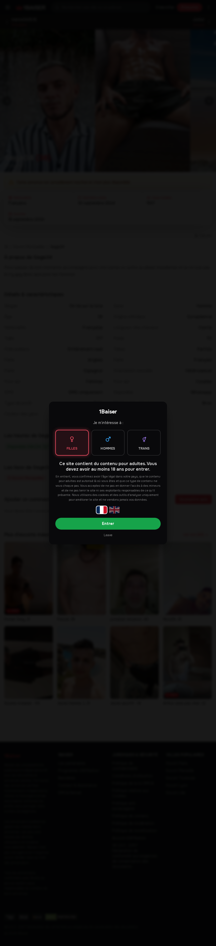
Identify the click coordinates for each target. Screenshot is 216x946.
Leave (108, 535)
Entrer (108, 523)
